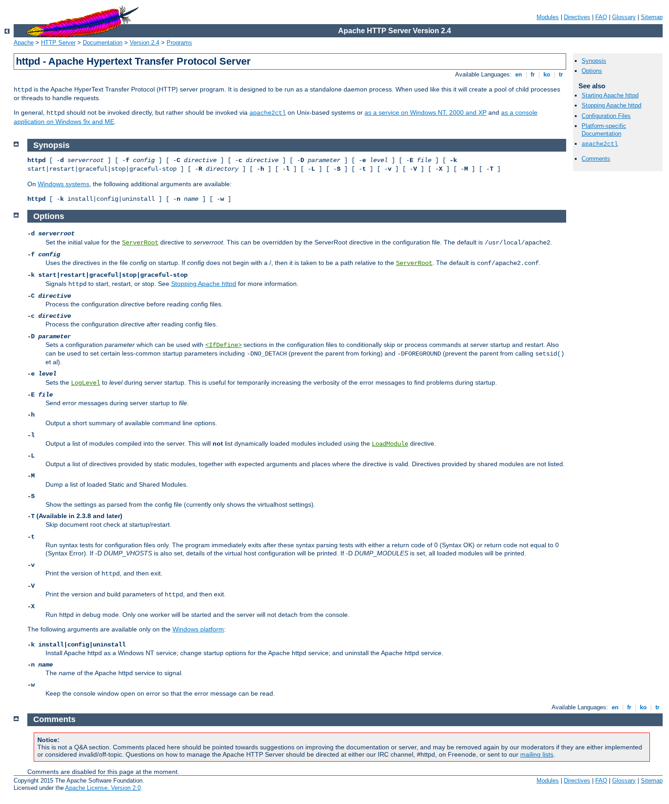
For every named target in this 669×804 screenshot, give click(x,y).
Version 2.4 (144, 42)
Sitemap (652, 17)
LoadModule (390, 444)
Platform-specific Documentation (604, 129)
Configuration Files (606, 115)
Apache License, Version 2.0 (103, 787)
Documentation (102, 42)
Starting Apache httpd (610, 95)
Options (592, 70)
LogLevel (85, 383)
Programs (179, 42)
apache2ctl (267, 113)
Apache (24, 42)
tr (561, 74)
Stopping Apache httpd (611, 105)
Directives (577, 17)
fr (533, 74)
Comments (596, 158)
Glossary (624, 17)
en (518, 74)
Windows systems (63, 184)
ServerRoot (140, 242)
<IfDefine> (223, 345)
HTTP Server (58, 42)
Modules (548, 17)
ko (547, 74)
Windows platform (198, 629)
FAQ (601, 17)
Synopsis (594, 60)
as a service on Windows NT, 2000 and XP (426, 112)
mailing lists (536, 754)
